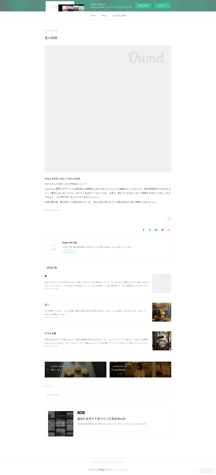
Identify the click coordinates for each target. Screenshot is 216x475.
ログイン (162, 5)
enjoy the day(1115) (52, 210)
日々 (47, 304)
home (93, 15)
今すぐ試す (143, 5)
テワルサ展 (50, 333)
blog (104, 15)
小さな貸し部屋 (118, 15)
